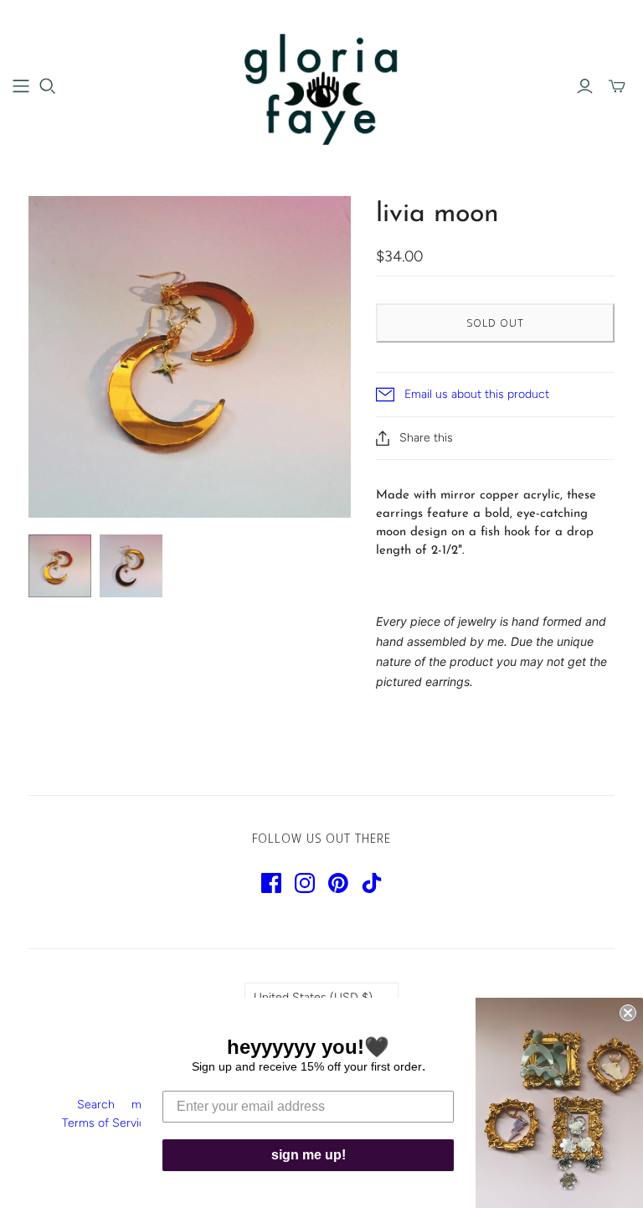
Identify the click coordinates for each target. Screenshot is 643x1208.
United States (313, 997)
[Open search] (47, 86)
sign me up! (308, 1155)
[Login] (585, 86)
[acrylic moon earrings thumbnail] (59, 565)
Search (96, 1104)
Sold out (495, 322)
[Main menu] (21, 86)
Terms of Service (107, 1123)
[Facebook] (271, 883)
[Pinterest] (338, 883)
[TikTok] (372, 883)
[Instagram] (305, 883)
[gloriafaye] (322, 85)
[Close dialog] (628, 1012)
